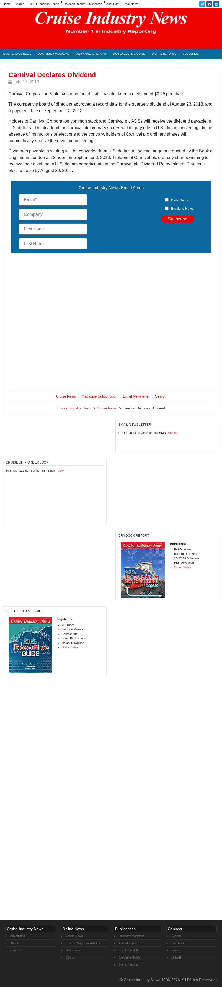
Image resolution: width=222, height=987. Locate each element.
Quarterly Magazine (53, 53)
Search (19, 3)
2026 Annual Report (91, 53)
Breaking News (182, 208)
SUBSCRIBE (191, 53)
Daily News (179, 200)
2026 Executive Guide (129, 53)
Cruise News (21, 53)
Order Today (182, 567)
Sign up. (173, 432)
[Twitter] (202, 4)
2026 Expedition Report (44, 3)
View (60, 470)
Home (7, 3)
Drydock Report (74, 3)
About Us (112, 3)
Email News (130, 3)
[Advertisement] (111, 323)
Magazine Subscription (99, 396)
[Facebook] (209, 4)
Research (95, 3)
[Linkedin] (216, 4)
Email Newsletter (136, 396)
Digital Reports (164, 53)
